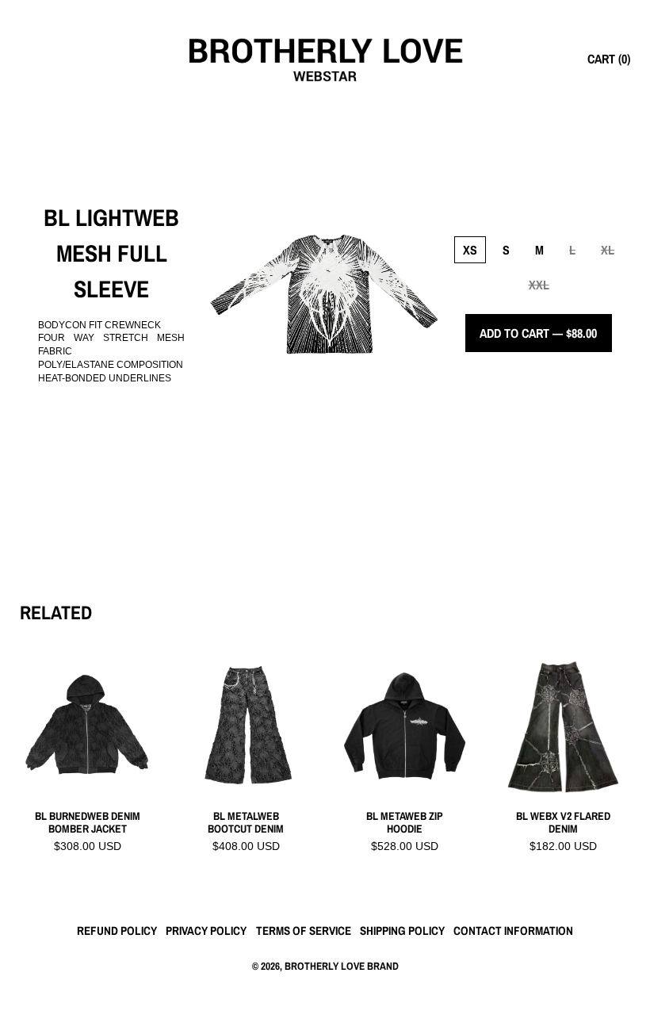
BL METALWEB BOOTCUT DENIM (246, 823)
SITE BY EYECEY (325, 991)
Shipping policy (402, 930)
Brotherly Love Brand (342, 966)
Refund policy (117, 930)
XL (607, 249)
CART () (608, 58)
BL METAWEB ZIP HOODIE (404, 823)
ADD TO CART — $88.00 (538, 333)
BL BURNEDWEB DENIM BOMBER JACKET (87, 823)
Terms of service (303, 930)
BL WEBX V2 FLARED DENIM (563, 823)
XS (470, 249)
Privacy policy (206, 930)
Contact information (513, 930)
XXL (539, 284)
